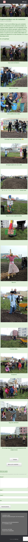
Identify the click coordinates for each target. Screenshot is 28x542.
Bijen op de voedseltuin (14, 464)
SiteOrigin (16, 539)
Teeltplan (14, 459)
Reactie (2, 476)
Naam (1, 490)
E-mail (1, 495)
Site (1, 500)
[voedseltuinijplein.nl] (4, 2)
